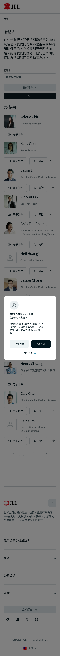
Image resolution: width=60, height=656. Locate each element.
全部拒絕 (19, 343)
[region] (30, 328)
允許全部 (40, 343)
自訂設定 (30, 353)
